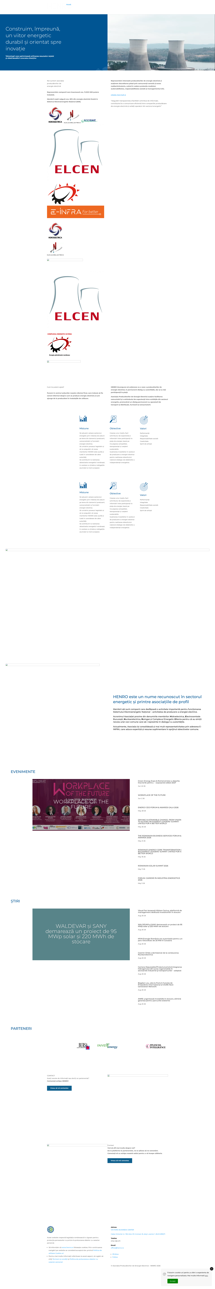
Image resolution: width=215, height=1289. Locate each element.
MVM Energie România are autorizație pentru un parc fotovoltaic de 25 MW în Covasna (160, 940)
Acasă (68, 5)
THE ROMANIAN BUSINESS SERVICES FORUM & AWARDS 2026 (159, 837)
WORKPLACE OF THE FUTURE (81, 804)
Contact (69, 10)
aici (206, 1276)
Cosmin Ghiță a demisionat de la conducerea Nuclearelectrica (158, 954)
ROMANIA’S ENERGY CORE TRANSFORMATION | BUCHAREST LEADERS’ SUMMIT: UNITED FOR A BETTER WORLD (159, 852)
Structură (93, 5)
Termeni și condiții (60, 1259)
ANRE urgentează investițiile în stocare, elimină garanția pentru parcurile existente (159, 1000)
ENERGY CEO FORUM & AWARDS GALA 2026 (158, 807)
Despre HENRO (80, 5)
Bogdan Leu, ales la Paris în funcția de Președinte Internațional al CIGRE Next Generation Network (155, 985)
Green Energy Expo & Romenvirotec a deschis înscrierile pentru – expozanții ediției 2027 (159, 782)
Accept (173, 1281)
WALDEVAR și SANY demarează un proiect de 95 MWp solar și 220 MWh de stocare (81, 934)
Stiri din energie (158, 5)
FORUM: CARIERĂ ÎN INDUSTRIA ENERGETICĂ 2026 (159, 879)
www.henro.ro (67, 1247)
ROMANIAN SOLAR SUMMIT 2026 (153, 866)
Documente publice (110, 5)
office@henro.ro (117, 1248)
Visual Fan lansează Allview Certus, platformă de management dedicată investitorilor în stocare (160, 911)
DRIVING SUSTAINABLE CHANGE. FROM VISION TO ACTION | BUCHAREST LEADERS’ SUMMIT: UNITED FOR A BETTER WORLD (159, 822)
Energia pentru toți (129, 5)
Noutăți (143, 5)
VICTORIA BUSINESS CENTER (122, 1230)
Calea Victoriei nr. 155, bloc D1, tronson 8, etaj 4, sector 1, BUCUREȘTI (138, 1234)
